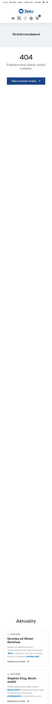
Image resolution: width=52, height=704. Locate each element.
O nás (5, 2)
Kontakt (38, 2)
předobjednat (14, 696)
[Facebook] (44, 2)
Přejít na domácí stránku (24, 81)
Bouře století (13, 690)
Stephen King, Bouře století (21, 680)
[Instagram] (47, 2)
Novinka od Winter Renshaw (20, 640)
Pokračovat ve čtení (16, 661)
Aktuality (12, 2)
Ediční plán (28, 2)
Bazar (20, 2)
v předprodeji (32, 656)
